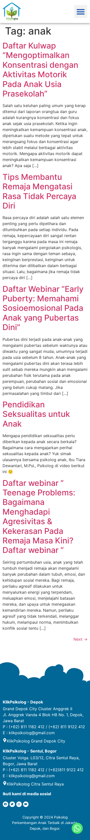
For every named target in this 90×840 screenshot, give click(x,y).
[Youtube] (25, 804)
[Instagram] (19, 804)
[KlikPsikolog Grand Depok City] (5, 740)
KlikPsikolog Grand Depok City (36, 740)
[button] (81, 11)
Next (81, 639)
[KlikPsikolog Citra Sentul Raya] (5, 783)
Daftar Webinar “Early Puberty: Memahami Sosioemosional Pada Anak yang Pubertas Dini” (43, 308)
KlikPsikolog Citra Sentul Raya (35, 783)
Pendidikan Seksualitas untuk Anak (36, 414)
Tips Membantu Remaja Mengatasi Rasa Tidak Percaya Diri (39, 191)
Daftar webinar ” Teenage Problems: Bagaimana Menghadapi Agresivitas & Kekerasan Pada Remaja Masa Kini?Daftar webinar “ (38, 516)
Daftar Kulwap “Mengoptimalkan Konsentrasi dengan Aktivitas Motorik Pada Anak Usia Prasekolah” (40, 70)
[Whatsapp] (77, 828)
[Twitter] (12, 804)
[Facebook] (5, 804)
